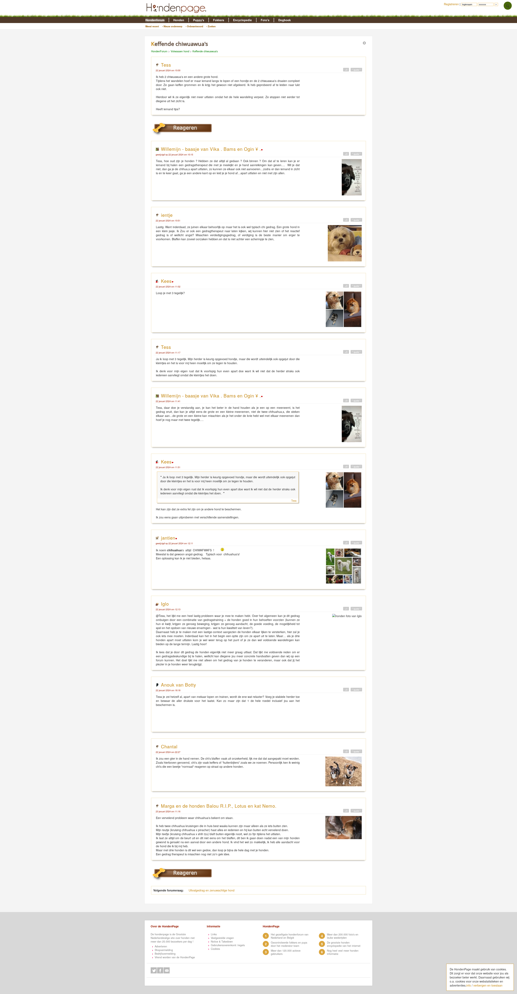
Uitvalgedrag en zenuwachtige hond (211, 890)
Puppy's (198, 20)
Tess (166, 64)
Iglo (165, 603)
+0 (346, 69)
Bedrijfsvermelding (165, 953)
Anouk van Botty (178, 684)
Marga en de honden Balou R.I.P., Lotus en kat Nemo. (218, 805)
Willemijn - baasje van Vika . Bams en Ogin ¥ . (211, 149)
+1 (346, 608)
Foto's (265, 20)
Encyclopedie (242, 20)
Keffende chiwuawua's (205, 51)
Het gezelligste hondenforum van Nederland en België (289, 936)
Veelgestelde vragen (222, 938)
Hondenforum (154, 20)
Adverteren (161, 946)
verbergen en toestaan (487, 985)
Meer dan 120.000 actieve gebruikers (286, 952)
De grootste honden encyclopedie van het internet (343, 944)
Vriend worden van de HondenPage (175, 957)
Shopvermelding (164, 950)
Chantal (169, 746)
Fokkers (218, 20)
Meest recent (152, 26)
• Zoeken (211, 26)
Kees (166, 281)
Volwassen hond (180, 51)
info (468, 985)
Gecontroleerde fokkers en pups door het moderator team (289, 944)
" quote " (356, 69)
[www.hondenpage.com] (177, 15)
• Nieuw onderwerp (172, 26)
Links (214, 934)
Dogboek (284, 20)
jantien (168, 537)
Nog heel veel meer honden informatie (342, 952)
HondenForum (159, 51)
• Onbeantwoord (194, 26)
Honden (178, 20)
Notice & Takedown (222, 941)
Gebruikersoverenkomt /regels (228, 945)
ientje (167, 215)
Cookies (215, 949)
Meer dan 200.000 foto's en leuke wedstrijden (342, 936)
